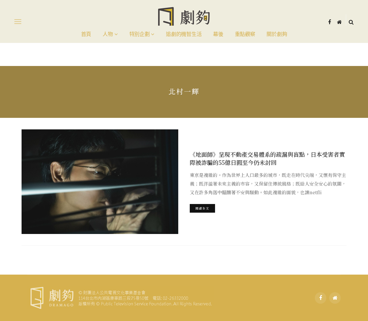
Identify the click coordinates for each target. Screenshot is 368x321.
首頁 (86, 34)
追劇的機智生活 (184, 34)
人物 (108, 34)
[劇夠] (120, 297)
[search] (351, 22)
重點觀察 (245, 34)
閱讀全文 (202, 208)
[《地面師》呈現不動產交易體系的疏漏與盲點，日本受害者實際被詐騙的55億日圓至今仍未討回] (100, 181)
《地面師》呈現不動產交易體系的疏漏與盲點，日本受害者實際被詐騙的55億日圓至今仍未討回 (267, 158)
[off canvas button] (17, 21)
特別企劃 (139, 34)
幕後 (218, 34)
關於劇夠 (277, 34)
